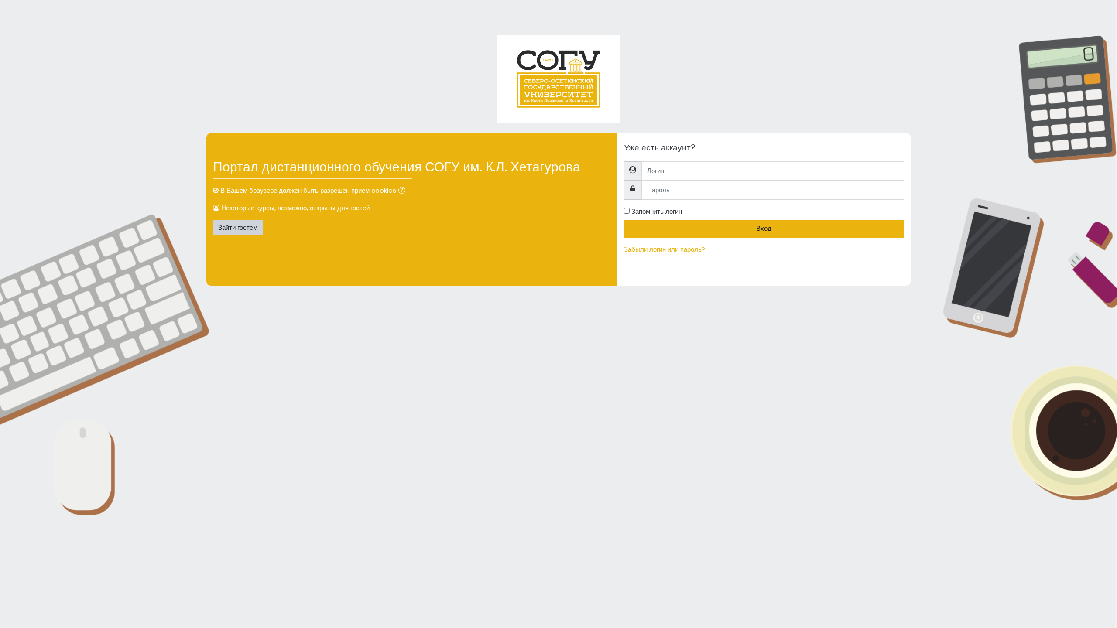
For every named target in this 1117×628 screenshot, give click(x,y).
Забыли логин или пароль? (664, 249)
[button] (403, 191)
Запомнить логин (656, 211)
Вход (763, 228)
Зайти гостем (237, 227)
